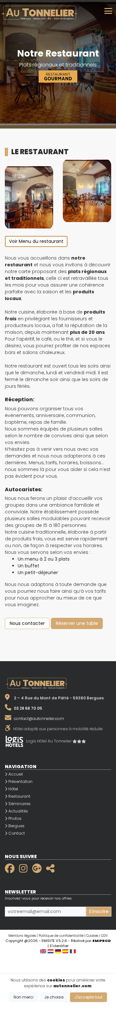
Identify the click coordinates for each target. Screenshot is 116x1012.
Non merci (24, 997)
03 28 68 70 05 (28, 708)
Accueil (15, 774)
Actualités (17, 811)
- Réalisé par (89, 940)
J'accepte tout (88, 997)
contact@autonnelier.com (39, 718)
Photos (14, 818)
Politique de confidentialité (61, 935)
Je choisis (54, 997)
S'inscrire (99, 911)
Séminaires (19, 803)
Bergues (15, 826)
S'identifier (59, 945)
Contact (16, 833)
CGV (104, 935)
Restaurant (18, 796)
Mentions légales (22, 935)
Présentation (20, 781)
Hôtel (12, 789)
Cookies (92, 935)
